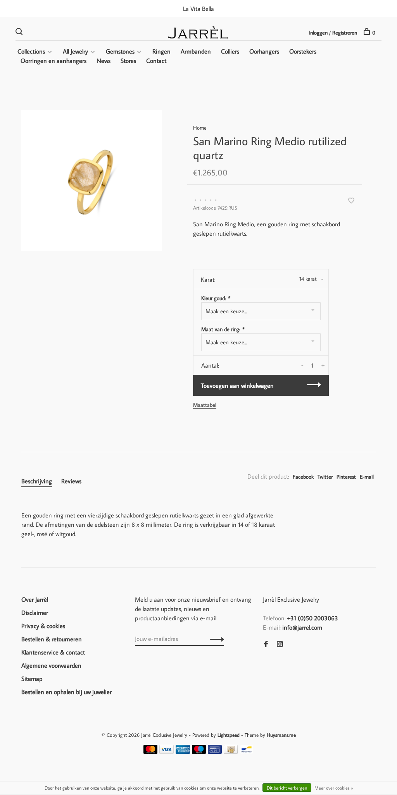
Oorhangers (264, 51)
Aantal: (210, 365)
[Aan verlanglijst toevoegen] (351, 201)
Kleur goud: (215, 298)
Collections (31, 51)
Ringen (161, 51)
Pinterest (346, 476)
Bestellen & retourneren (51, 639)
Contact (156, 60)
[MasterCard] (150, 751)
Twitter (325, 476)
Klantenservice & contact (53, 652)
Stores (128, 60)
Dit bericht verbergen (287, 788)
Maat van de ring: (222, 329)
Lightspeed (228, 735)
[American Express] (183, 751)
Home (200, 127)
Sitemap (32, 678)
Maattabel (204, 404)
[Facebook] (266, 644)
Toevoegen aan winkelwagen (237, 385)
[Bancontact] (247, 751)
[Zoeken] (20, 32)
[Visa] (166, 751)
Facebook (303, 476)
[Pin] (215, 751)
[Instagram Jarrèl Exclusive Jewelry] (280, 644)
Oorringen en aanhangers (53, 60)
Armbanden (196, 51)
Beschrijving (36, 481)
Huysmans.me (281, 735)
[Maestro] (199, 751)
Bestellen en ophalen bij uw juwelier (66, 692)
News (103, 60)
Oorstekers (302, 51)
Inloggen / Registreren (333, 32)
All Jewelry (75, 51)
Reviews (71, 481)
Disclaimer (34, 612)
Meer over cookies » (333, 788)
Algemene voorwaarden (51, 665)
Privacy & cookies (43, 626)
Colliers (230, 51)
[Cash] (231, 751)
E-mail (367, 476)
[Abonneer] (215, 638)
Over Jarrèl (34, 599)
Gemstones (120, 51)
